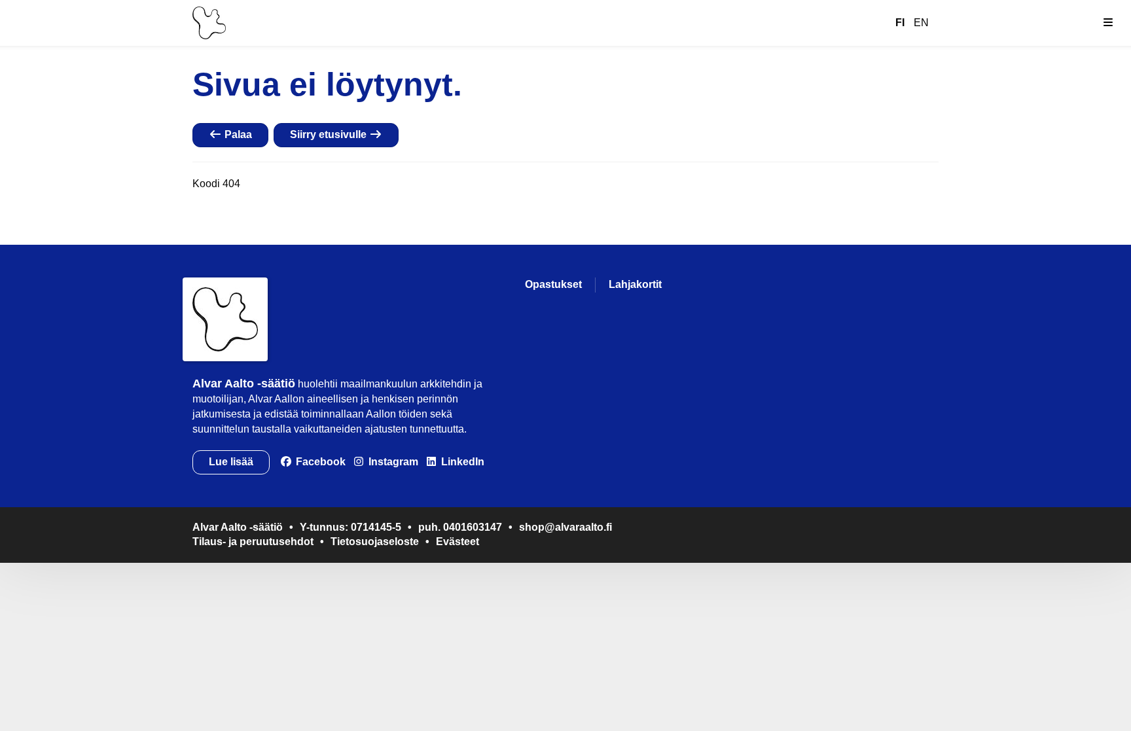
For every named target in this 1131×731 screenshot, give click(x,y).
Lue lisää (231, 461)
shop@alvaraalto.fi (565, 527)
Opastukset (553, 284)
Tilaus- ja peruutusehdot (253, 541)
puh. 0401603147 (460, 527)
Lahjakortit (635, 284)
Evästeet (457, 541)
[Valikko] (1108, 23)
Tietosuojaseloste (375, 541)
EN (921, 22)
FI (900, 22)
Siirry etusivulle (329, 134)
